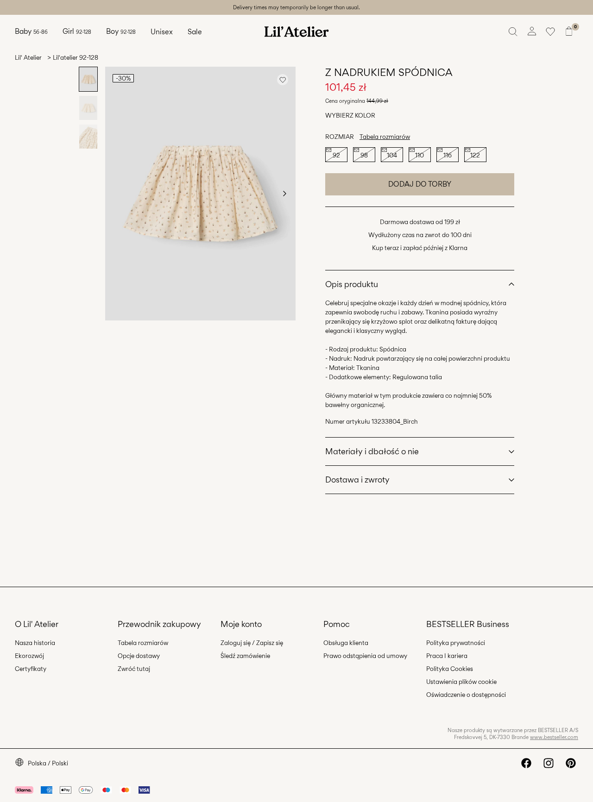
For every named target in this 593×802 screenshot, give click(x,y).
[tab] (88, 79)
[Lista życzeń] (550, 31)
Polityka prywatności (455, 642)
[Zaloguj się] (532, 31)
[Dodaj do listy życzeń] (282, 79)
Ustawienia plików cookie (461, 681)
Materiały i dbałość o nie (372, 451)
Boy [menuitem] (121, 31)
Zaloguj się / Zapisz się (252, 642)
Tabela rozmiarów (385, 136)
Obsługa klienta (345, 642)
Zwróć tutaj (134, 668)
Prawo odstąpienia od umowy (365, 655)
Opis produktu (351, 284)
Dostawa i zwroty (357, 479)
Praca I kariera (446, 655)
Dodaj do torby (419, 184)
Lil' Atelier (28, 57)
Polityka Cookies (449, 668)
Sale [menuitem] (195, 31)
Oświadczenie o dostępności (466, 694)
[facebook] (526, 763)
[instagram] (548, 763)
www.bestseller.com (554, 737)
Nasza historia (35, 642)
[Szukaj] (513, 31)
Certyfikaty (30, 668)
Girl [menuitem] (77, 31)
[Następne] (284, 193)
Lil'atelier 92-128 (75, 57)
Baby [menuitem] (31, 31)
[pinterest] (570, 763)
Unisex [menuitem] (162, 31)
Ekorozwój (29, 655)
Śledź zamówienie (245, 655)
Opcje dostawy (139, 655)
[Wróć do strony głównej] (296, 31)
